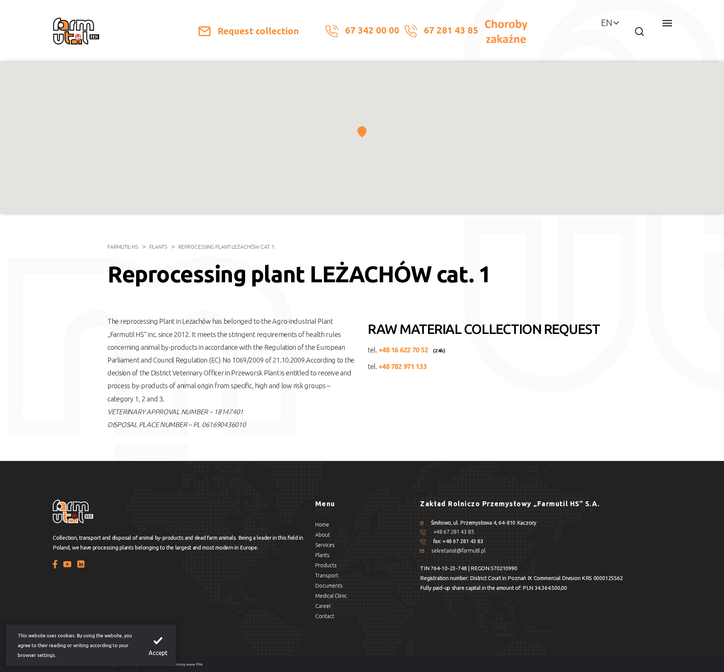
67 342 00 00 (372, 30)
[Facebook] (55, 563)
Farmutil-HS (122, 247)
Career (323, 606)
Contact (324, 616)
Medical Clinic (331, 596)
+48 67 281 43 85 (453, 532)
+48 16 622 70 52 (403, 350)
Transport (326, 576)
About (322, 535)
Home (322, 525)
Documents (329, 586)
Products (326, 565)
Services (325, 545)
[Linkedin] (80, 563)
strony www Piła (188, 664)
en (606, 23)
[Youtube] (67, 563)
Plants (158, 247)
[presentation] (158, 645)
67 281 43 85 (452, 30)
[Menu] (667, 23)
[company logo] (76, 31)
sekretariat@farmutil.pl (458, 551)
